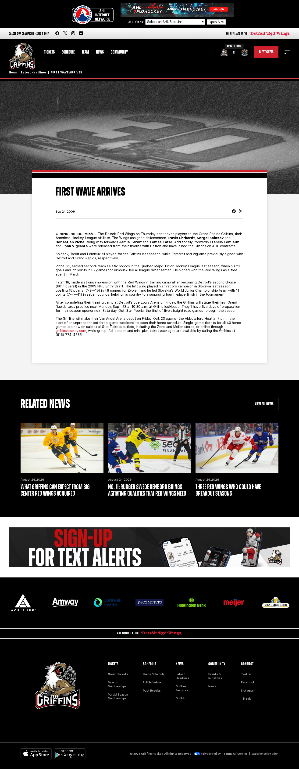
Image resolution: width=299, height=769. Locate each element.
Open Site (216, 22)
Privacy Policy (211, 753)
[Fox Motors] (149, 602)
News (100, 52)
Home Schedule (153, 674)
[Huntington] (192, 602)
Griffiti (180, 698)
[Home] (22, 56)
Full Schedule (152, 682)
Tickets (49, 52)
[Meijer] (234, 602)
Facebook (248, 682)
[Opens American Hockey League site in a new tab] (93, 15)
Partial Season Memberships (118, 696)
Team (85, 52)
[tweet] (240, 211)
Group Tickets (118, 674)
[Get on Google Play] (69, 753)
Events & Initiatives (215, 676)
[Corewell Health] (107, 602)
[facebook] (57, 33)
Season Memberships (117, 684)
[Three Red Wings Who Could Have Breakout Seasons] (237, 448)
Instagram (248, 690)
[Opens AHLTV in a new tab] (177, 9)
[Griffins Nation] (149, 547)
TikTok (246, 698)
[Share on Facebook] (234, 211)
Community (119, 52)
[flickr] (81, 33)
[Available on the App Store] (36, 753)
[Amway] (65, 602)
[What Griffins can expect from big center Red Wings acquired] (62, 448)
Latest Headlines (33, 72)
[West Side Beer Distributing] (276, 602)
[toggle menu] (287, 52)
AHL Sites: (136, 22)
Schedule (68, 52)
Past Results (152, 690)
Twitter (246, 674)
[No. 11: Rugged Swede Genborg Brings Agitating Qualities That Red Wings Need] (149, 448)
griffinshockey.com (71, 331)
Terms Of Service (236, 753)
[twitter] (65, 33)
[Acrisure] (23, 602)
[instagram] (73, 33)
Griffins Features (182, 688)
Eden (275, 753)
